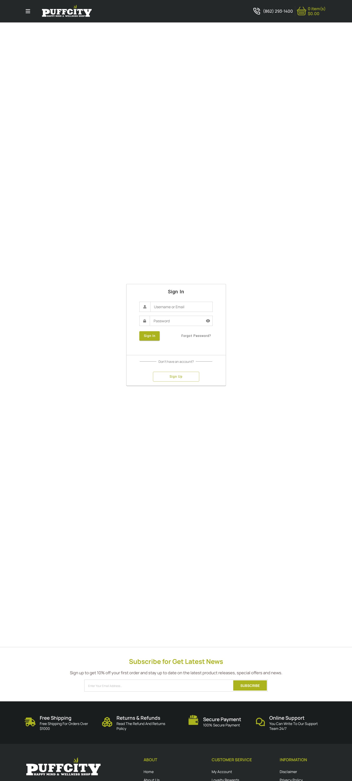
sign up (176, 376)
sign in (149, 336)
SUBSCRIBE (250, 685)
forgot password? (196, 336)
